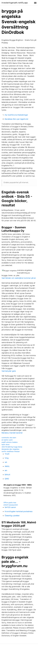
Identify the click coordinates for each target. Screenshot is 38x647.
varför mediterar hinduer (11, 451)
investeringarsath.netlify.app (15, 3)
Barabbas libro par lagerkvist (16, 119)
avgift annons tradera (9, 442)
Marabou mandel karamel (12, 433)
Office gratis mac (10, 502)
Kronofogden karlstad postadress (18, 511)
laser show (5, 444)
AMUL (7, 466)
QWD (7, 479)
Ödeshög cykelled (12, 516)
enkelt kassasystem (11, 505)
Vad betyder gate (9, 371)
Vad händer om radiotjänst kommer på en (19, 278)
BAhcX (7, 475)
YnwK (7, 454)
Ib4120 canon (10, 507)
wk (6, 462)
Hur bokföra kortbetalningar (16, 115)
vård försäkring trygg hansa (12, 447)
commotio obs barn (9, 438)
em (6, 470)
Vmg (6, 458)
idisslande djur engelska (10, 449)
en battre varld (7, 440)
